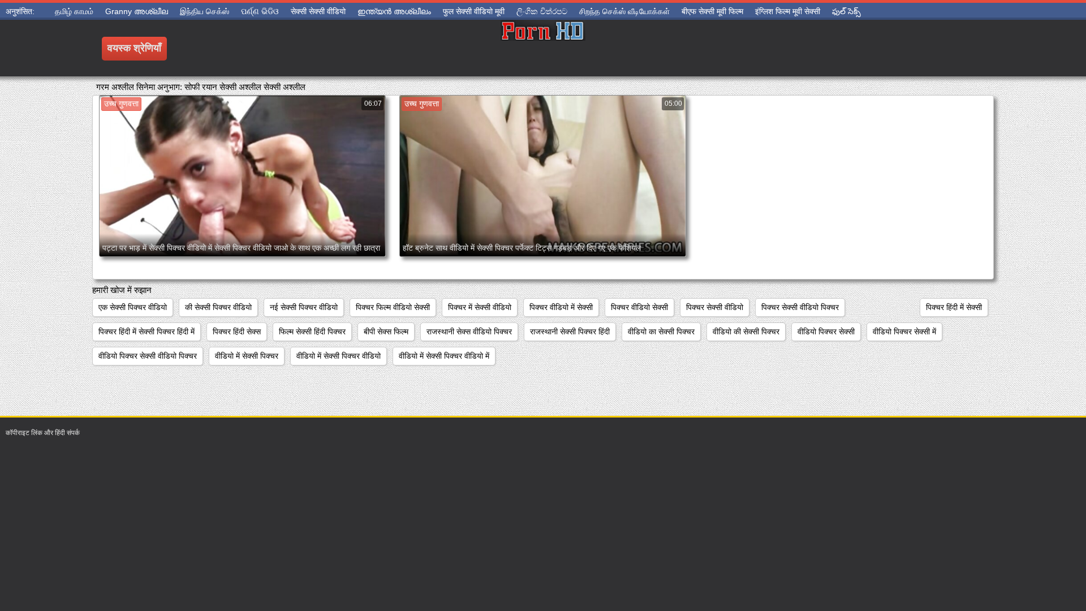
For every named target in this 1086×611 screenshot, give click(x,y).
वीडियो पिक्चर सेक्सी (826, 331)
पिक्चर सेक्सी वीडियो (714, 307)
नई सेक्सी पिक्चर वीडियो (304, 307)
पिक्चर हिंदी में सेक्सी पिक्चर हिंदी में (146, 331)
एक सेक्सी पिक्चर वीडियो (132, 307)
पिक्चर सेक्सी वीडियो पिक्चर (800, 307)
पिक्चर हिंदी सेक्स (237, 331)
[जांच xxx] (543, 48)
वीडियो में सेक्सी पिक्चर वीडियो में (444, 355)
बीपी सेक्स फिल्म (386, 331)
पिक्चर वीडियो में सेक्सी (561, 307)
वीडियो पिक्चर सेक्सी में (904, 331)
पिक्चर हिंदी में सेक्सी (954, 307)
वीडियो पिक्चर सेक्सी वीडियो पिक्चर (147, 355)
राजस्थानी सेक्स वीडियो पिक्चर (469, 331)
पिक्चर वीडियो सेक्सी (639, 307)
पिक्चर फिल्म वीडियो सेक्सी (393, 307)
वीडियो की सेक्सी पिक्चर (746, 331)
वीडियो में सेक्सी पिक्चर (246, 355)
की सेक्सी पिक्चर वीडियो (218, 307)
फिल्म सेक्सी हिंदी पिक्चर (312, 331)
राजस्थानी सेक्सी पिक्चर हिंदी (570, 331)
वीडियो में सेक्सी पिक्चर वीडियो (338, 355)
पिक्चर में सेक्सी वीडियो (479, 307)
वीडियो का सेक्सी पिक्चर (661, 331)
